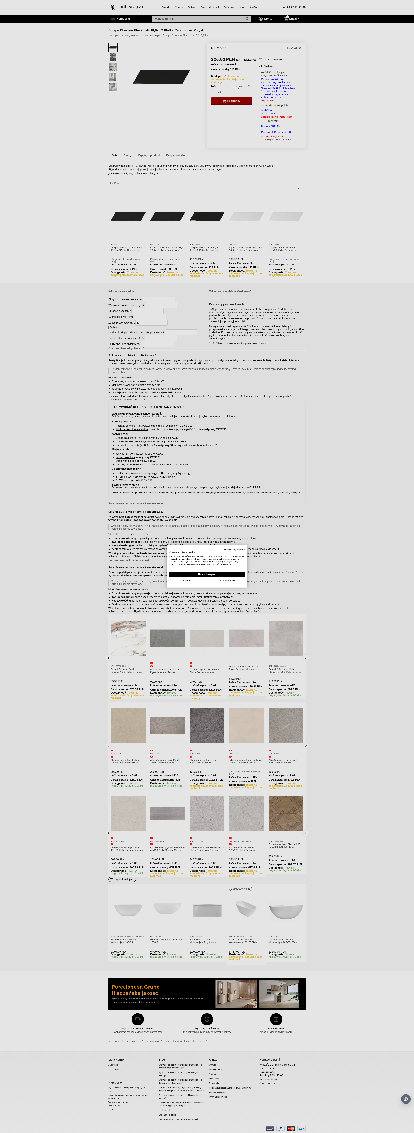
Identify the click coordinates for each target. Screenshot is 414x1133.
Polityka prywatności (234, 549)
